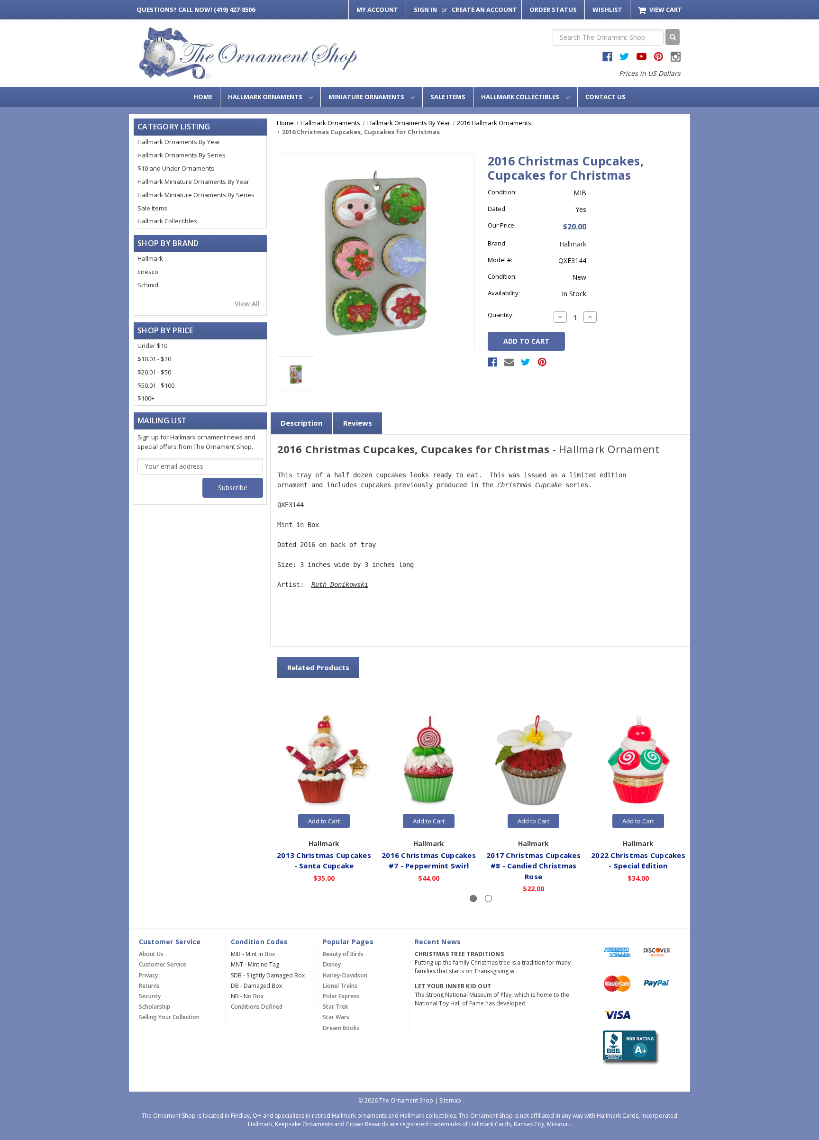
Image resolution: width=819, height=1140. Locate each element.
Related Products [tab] (318, 667)
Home (202, 96)
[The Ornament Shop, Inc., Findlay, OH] (629, 1047)
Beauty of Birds (343, 954)
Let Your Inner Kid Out (453, 986)
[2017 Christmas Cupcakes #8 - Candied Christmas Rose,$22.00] (534, 760)
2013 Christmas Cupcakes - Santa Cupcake (324, 860)
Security (150, 996)
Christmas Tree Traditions (459, 954)
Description (301, 423)
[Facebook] (492, 362)
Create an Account (484, 9)
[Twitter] (525, 362)
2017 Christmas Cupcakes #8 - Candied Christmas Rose (533, 865)
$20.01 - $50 (154, 372)
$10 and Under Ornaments (175, 168)
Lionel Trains (340, 986)
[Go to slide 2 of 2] (258, 789)
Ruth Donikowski (339, 584)
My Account (377, 9)
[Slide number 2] (488, 898)
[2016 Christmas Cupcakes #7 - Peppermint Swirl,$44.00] (429, 760)
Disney (332, 964)
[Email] (509, 362)
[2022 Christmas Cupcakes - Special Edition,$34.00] (638, 760)
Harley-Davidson (345, 975)
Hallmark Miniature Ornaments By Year (193, 181)
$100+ (146, 398)
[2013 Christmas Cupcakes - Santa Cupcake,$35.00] (324, 760)
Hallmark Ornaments (266, 96)
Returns (149, 986)
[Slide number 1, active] (473, 898)
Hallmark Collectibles (521, 96)
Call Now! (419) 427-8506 (195, 9)
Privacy (148, 975)
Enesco (147, 271)
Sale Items (447, 96)
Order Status (553, 9)
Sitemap (450, 1100)
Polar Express (341, 996)
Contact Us (605, 96)
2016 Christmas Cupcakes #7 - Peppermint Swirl (429, 860)
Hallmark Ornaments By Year (178, 141)
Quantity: (501, 314)
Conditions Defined (256, 1007)
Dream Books (341, 1028)
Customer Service (162, 964)
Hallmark (150, 258)
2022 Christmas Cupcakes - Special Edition (638, 860)
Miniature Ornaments (367, 96)
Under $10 (152, 345)
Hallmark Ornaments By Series (181, 155)
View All (247, 303)
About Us (151, 954)
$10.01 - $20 (154, 359)
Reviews (357, 423)
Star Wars (336, 1017)
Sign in (425, 9)
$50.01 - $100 (155, 385)
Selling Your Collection (169, 1017)
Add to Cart (324, 821)
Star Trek (335, 1007)
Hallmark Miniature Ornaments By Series (196, 195)
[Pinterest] (542, 362)
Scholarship (154, 1007)
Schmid (147, 285)
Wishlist (607, 9)
